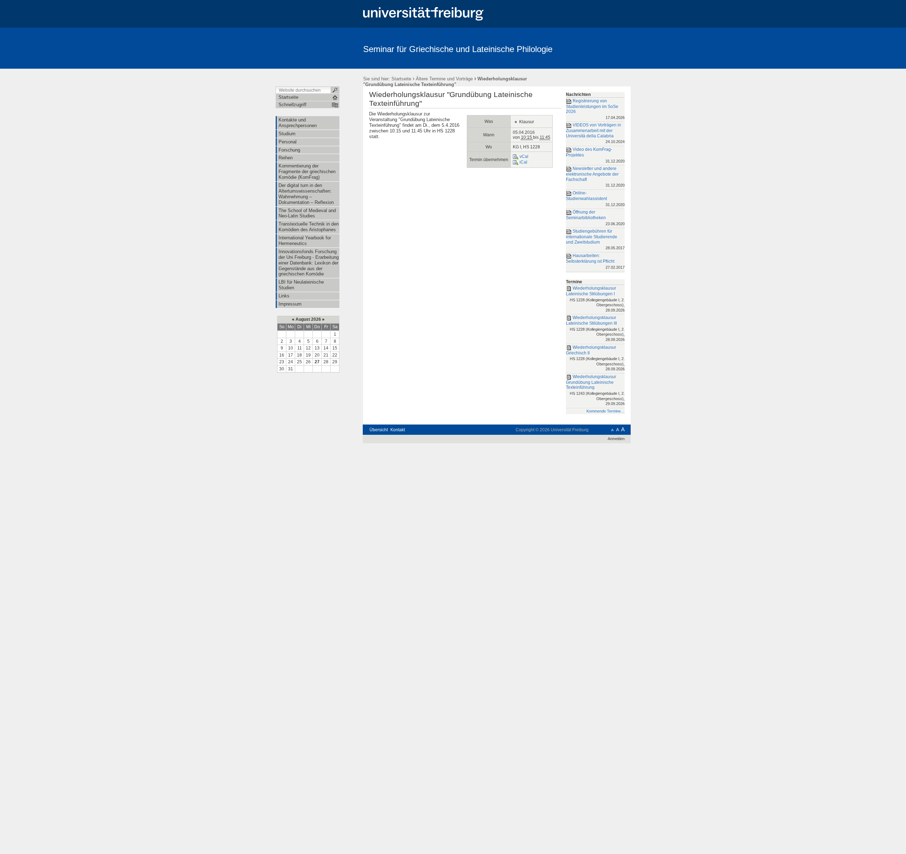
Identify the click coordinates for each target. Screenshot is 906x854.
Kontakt (397, 429)
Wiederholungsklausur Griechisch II (595, 358)
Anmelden (616, 439)
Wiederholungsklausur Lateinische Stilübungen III (595, 328)
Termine (574, 281)
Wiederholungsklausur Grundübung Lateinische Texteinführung (595, 390)
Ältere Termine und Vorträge (444, 78)
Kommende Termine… (605, 411)
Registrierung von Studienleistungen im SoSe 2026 (595, 109)
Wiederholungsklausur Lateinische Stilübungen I (595, 299)
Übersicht (378, 429)
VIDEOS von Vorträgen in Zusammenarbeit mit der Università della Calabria (595, 133)
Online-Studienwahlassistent (595, 198)
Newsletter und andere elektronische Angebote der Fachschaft (595, 176)
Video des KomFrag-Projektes (595, 155)
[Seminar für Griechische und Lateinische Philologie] (596, 48)
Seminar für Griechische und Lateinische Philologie (457, 49)
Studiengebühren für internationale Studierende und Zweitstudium (595, 239)
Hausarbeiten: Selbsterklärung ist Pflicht (595, 261)
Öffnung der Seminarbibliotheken (595, 218)
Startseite (401, 78)
